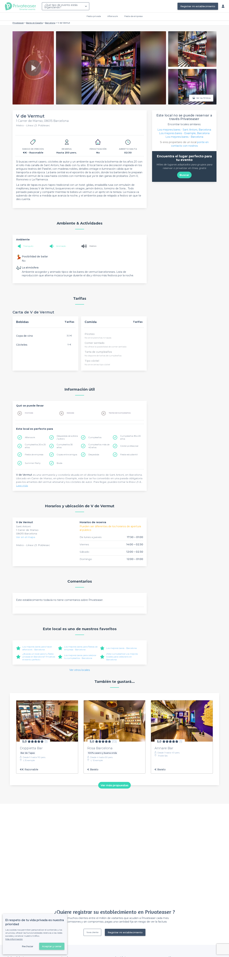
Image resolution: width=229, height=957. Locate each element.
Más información (14, 939)
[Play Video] (33, 68)
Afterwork (112, 16)
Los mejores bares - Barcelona (121, 648)
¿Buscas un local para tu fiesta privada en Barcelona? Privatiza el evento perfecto (38, 656)
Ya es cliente (92, 932)
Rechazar (27, 946)
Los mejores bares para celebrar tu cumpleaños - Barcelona (80, 656)
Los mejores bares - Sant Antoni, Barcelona (184, 129)
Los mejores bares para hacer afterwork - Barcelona (37, 648)
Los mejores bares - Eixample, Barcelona (184, 133)
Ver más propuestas (114, 785)
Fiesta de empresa (133, 16)
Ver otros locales (79, 670)
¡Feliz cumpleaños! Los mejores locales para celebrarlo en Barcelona (122, 656)
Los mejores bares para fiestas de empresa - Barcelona (81, 648)
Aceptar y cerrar (52, 946)
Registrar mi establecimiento (197, 6)
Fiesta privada (94, 16)
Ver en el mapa (25, 537)
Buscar (184, 175)
